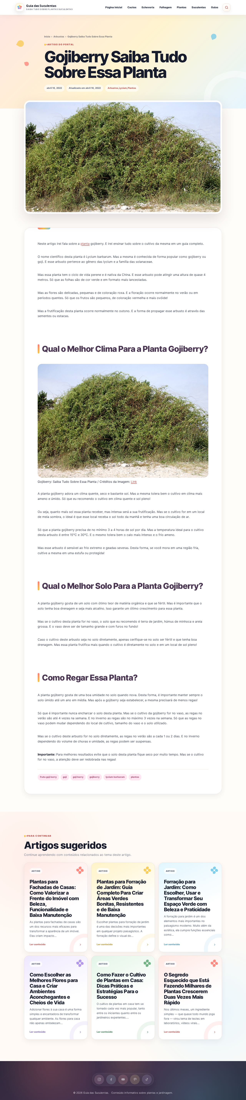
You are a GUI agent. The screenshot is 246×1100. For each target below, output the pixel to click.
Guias (214, 7)
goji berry (78, 777)
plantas (135, 777)
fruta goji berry (48, 777)
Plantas (181, 7)
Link (134, 482)
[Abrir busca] (227, 7)
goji (65, 777)
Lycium (123, 88)
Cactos (131, 7)
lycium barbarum (115, 777)
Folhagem (166, 7)
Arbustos (58, 36)
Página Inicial (113, 7)
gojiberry (95, 777)
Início (47, 36)
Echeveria (148, 7)
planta (85, 244)
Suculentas (199, 7)
